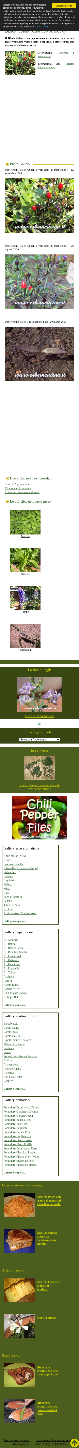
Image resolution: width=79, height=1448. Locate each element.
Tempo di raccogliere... (16, 1440)
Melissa (25, 536)
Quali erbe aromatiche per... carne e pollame (48, 1370)
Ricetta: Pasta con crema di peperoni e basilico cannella (49, 1200)
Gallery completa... (15, 921)
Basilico (25, 574)
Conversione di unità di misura (53, 1440)
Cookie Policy (42, 26)
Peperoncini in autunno (18, 488)
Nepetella (25, 649)
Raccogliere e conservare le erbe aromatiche (39, 787)
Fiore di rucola (46, 1317)
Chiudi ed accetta (64, 5)
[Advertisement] (39, 120)
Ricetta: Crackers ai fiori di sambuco (48, 1285)
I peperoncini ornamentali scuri (22, 492)
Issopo (25, 611)
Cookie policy (42, 1444)
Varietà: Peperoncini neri (18, 484)
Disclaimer (61, 1444)
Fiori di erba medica (39, 716)
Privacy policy (20, 1444)
